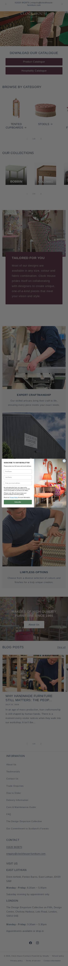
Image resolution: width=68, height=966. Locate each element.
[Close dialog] (64, 460)
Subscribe (18, 502)
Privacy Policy (14, 497)
